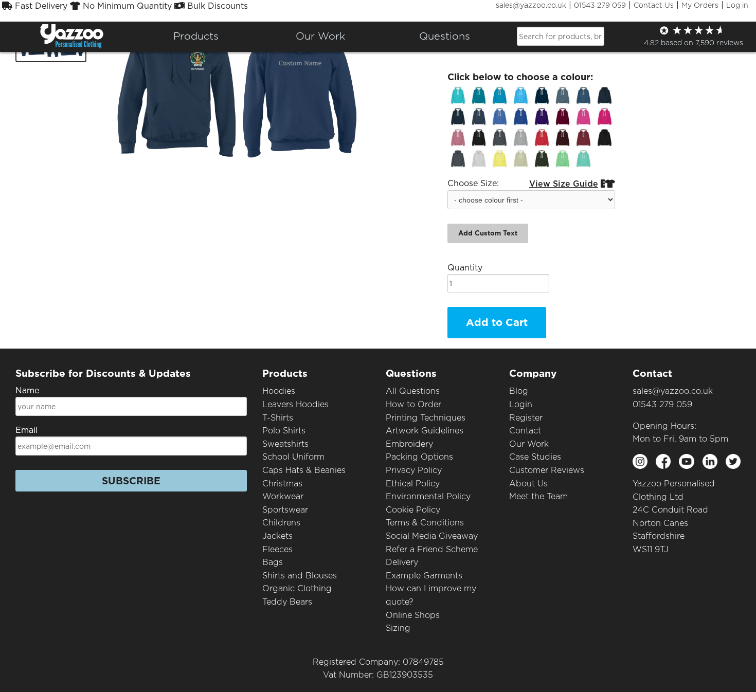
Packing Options (419, 457)
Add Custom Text (487, 233)
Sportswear (285, 510)
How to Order (413, 404)
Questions (444, 36)
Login (520, 404)
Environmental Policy (428, 496)
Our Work (529, 444)
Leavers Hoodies (295, 404)
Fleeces (277, 549)
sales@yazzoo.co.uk (531, 5)
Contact (525, 430)
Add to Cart (497, 322)
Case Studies (535, 457)
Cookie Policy (413, 510)
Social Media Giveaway (432, 536)
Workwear (282, 496)
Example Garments (424, 575)
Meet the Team (538, 496)
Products (196, 36)
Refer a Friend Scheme (432, 549)
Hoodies (278, 391)
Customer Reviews (546, 470)
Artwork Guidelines (424, 430)
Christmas (282, 483)
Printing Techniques (425, 418)
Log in (737, 5)
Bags (272, 562)
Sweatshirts (285, 444)
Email (26, 430)
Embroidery (409, 444)
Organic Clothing (297, 588)
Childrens (281, 522)
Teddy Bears (287, 602)
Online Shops (413, 615)
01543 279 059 (600, 5)
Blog (518, 391)
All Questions (413, 391)
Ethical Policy (413, 483)
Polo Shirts (283, 430)
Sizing (398, 628)
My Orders (699, 5)
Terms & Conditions (425, 522)
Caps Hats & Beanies (304, 470)
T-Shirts (277, 418)
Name (27, 390)
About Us (528, 483)
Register (526, 418)
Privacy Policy (414, 470)
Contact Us (654, 5)
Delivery (402, 562)
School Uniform (293, 457)
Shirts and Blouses (299, 575)
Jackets (277, 536)
